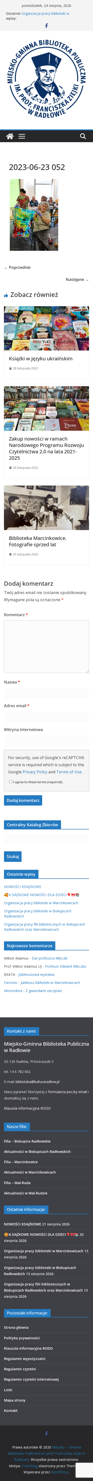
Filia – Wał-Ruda (17, 1182)
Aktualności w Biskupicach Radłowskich (37, 1151)
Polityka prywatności (22, 1338)
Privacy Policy (35, 772)
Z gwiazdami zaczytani (44, 990)
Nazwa (12, 682)
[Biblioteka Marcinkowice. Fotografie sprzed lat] (46, 489)
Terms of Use (69, 772)
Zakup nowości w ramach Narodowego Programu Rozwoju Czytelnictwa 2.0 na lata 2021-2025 (46, 448)
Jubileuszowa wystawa (36, 974)
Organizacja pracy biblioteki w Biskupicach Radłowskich (45, 16)
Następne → (77, 279)
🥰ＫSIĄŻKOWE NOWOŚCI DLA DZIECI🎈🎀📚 (41, 894)
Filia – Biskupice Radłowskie (27, 1141)
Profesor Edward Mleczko (65, 966)
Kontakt (11, 1410)
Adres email (17, 705)
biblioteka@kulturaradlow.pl (38, 1081)
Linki (8, 1390)
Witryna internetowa (23, 729)
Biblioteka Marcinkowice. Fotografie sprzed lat (37, 541)
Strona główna (16, 1327)
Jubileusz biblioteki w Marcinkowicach (50, 982)
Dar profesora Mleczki (49, 958)
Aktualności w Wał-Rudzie (25, 1193)
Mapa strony (15, 1400)
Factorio (10, 982)
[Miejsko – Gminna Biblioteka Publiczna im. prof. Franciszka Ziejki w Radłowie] (10, 136)
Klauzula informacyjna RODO (27, 1108)
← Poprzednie (17, 267)
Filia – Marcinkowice (21, 1162)
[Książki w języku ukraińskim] (46, 309)
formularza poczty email (67, 1091)
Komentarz (16, 614)
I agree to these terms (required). (38, 782)
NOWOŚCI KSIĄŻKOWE (22, 886)
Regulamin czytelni (20, 1369)
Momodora (13, 990)
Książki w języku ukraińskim (41, 358)
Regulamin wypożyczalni (24, 1358)
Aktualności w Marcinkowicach (30, 1172)
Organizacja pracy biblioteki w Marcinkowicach (41, 903)
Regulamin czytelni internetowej (31, 1379)
